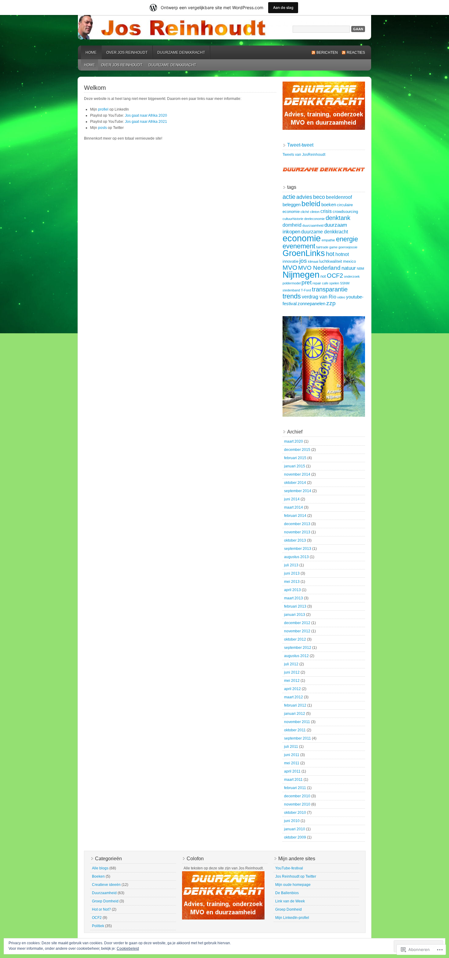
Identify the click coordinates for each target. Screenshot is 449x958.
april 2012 (292, 689)
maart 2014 (293, 507)
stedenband (291, 290)
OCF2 (335, 275)
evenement (299, 246)
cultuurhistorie (293, 219)
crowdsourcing (345, 211)
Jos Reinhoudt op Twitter (295, 876)
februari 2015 (295, 458)
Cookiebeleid (128, 948)
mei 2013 (292, 582)
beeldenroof (339, 197)
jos (303, 261)
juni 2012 (292, 672)
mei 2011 (291, 763)
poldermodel (292, 283)
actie (289, 196)
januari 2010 (294, 829)
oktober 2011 (295, 730)
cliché (305, 212)
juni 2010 (292, 821)
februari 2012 (295, 705)
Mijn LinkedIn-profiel (292, 918)
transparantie (330, 289)
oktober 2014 (295, 483)
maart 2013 (293, 598)
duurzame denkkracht (324, 231)
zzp (331, 303)
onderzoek (352, 276)
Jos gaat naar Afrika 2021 (146, 121)
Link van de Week (290, 901)
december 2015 (297, 450)
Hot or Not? (101, 909)
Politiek (98, 926)
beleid (310, 204)
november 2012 (297, 631)
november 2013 (297, 532)
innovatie (290, 261)
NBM (360, 268)
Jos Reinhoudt (224, 27)
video (341, 297)
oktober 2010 (295, 812)
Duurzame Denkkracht (181, 52)
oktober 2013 (295, 540)
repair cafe (320, 283)
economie (302, 238)
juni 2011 (291, 755)
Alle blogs (100, 868)
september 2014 (297, 491)
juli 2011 (291, 746)
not (323, 276)
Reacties (356, 52)
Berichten (327, 52)
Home (91, 52)
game (333, 247)
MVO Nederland (319, 268)
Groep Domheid (105, 901)
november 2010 (297, 804)
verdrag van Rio (319, 296)
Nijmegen (301, 274)
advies (304, 197)
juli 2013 (291, 565)
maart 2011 (293, 779)
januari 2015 (294, 466)
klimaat (313, 261)
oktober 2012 (295, 639)
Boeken (98, 876)
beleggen (292, 204)
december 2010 (297, 796)
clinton (314, 212)
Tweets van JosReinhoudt (304, 154)
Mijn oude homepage (293, 885)
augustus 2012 (296, 656)
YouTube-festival (289, 868)
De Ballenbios (287, 893)
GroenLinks (304, 253)
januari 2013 (294, 614)
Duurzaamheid (104, 893)
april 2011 (292, 771)
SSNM (344, 283)
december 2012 (297, 623)
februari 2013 (295, 606)
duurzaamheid (312, 225)
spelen (334, 283)
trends (292, 296)
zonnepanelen (311, 303)
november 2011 (297, 722)
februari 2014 (295, 516)
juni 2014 (292, 499)
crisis (326, 211)
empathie (328, 240)
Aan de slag (283, 7)
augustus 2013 (296, 557)
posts (102, 128)
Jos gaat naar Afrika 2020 (146, 115)
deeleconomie (314, 219)
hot (330, 253)
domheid (292, 225)
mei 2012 (292, 680)
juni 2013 (292, 573)
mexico (349, 261)
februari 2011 (295, 788)
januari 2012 (294, 713)
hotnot (342, 254)
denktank (338, 217)
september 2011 (297, 738)
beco (319, 197)
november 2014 (297, 474)
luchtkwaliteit (330, 261)
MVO (290, 267)
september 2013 (297, 549)
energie (347, 239)
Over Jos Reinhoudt (127, 52)
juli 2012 (291, 664)
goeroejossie (347, 247)
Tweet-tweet (300, 145)
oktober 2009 (295, 837)
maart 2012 (293, 697)
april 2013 (292, 590)
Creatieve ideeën (106, 885)
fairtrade (322, 247)
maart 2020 (293, 441)
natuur (348, 268)
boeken (328, 204)
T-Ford (306, 290)
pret (306, 282)
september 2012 (297, 647)
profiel (103, 109)
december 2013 (297, 524)
